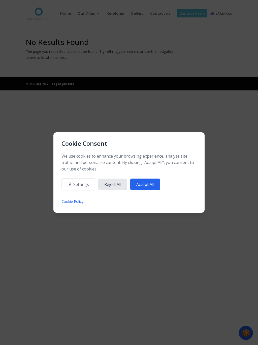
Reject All (112, 184)
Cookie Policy (72, 201)
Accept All (145, 184)
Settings (81, 184)
